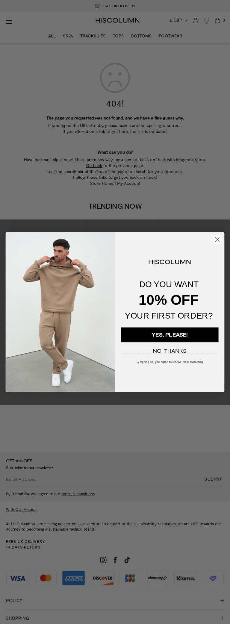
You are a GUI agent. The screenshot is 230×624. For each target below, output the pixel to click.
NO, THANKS (169, 351)
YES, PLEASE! (170, 334)
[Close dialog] (217, 239)
